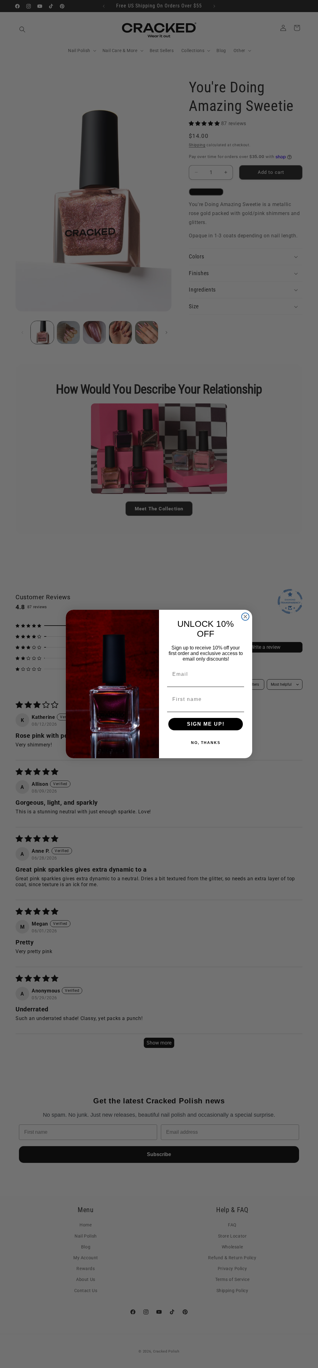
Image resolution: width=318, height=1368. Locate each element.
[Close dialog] (245, 616)
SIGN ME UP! (206, 724)
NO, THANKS (205, 743)
